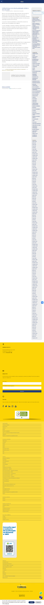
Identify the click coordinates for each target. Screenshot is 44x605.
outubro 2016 (34, 321)
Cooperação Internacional (7, 563)
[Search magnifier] (42, 13)
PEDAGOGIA (34, 112)
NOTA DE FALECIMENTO (36, 109)
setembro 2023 (34, 193)
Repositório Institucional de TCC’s (8, 485)
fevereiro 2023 (34, 204)
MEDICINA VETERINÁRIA (36, 106)
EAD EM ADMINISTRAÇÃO (36, 71)
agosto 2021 (34, 232)
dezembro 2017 (35, 299)
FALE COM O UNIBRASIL (7, 514)
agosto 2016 (34, 324)
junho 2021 (34, 235)
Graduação (4, 459)
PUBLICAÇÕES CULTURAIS (36, 125)
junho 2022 (34, 216)
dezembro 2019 (35, 262)
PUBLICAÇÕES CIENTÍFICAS (36, 123)
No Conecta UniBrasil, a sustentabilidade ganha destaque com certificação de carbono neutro (36, 46)
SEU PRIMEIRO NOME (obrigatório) (8, 385)
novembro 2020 (35, 245)
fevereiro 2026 (34, 150)
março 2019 (34, 276)
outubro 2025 (34, 156)
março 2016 (34, 331)
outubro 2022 (34, 210)
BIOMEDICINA (34, 62)
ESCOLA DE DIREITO (35, 86)
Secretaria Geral (5, 562)
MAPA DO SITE (5, 577)
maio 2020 (34, 255)
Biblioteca (4, 572)
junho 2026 (34, 144)
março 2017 (34, 313)
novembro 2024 (35, 173)
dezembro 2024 (35, 172)
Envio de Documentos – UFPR (8, 475)
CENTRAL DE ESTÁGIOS (36, 63)
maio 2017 (34, 310)
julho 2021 (34, 233)
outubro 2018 (34, 284)
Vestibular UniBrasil (6, 505)
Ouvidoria (4, 517)
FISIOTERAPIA (34, 98)
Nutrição (3, 70)
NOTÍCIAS (7, 69)
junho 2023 (34, 198)
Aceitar (31, 602)
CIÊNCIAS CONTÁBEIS (35, 65)
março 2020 (34, 258)
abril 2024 (34, 182)
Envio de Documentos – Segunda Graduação (10, 470)
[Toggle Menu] (1, 1)
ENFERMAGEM (34, 72)
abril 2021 (34, 238)
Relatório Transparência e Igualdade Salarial (10, 435)
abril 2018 (34, 293)
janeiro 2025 (34, 170)
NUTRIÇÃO (18, 69)
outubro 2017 (34, 302)
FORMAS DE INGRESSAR (7, 503)
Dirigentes (4, 434)
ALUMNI (33, 55)
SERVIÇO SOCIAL (35, 133)
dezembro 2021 (35, 225)
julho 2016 (34, 325)
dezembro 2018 (35, 281)
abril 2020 (34, 256)
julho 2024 (34, 178)
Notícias (4, 498)
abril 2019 (34, 275)
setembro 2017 (34, 304)
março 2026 (34, 149)
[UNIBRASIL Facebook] (4, 406)
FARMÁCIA (34, 97)
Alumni (4, 493)
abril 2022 (34, 219)
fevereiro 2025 (34, 169)
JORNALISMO (34, 101)
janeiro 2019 (34, 279)
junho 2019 (34, 271)
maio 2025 (34, 164)
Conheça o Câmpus (6, 424)
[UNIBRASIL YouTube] (16, 406)
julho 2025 (34, 161)
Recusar (38, 602)
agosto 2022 (34, 213)
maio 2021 (34, 236)
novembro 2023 (35, 190)
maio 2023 (34, 199)
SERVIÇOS (4, 560)
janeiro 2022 (34, 224)
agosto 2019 (34, 268)
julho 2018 (34, 288)
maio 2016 (34, 328)
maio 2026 (34, 146)
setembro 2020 (34, 248)
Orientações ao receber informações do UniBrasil (11, 478)
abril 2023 (34, 201)
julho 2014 (34, 336)
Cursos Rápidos (5, 464)
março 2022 (34, 221)
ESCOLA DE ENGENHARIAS (36, 91)
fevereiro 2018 (34, 296)
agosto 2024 (34, 176)
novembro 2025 (35, 155)
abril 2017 (34, 311)
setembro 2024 (34, 175)
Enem (4, 487)
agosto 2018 (34, 287)
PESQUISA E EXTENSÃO (7, 439)
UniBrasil (11, 70)
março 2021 (34, 239)
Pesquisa (4, 442)
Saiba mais (7, 603)
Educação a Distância (6, 458)
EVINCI (4, 445)
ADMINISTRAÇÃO (35, 53)
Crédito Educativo (6, 511)
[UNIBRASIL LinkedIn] (10, 406)
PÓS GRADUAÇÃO (23, 69)
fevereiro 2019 (34, 278)
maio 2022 (34, 218)
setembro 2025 (34, 158)
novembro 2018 (35, 282)
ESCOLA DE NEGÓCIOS (36, 92)
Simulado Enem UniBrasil (7, 467)
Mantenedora (5, 426)
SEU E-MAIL (5, 381)
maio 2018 (34, 291)
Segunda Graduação (6, 509)
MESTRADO (34, 107)
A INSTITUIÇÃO (5, 423)
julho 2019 (34, 270)
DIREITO (33, 69)
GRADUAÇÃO (34, 100)
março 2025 (34, 167)
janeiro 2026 (34, 152)
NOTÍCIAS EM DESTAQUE (12, 69)
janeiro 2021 (34, 242)
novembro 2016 (35, 319)
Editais (4, 446)
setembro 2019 (34, 267)
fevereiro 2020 (34, 259)
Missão (4, 429)
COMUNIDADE (34, 66)
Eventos (4, 500)
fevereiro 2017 (34, 314)
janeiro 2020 (34, 261)
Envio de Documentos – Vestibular (8, 476)
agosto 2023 (34, 195)
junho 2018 (34, 290)
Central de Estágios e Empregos (8, 565)
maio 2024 (34, 181)
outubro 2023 (34, 192)
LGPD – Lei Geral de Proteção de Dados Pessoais (11, 432)
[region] (22, 416)
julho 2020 (34, 252)
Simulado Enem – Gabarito (7, 468)
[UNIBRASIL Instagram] (13, 406)
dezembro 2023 (35, 189)
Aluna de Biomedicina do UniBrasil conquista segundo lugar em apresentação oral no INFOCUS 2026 (36, 33)
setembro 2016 (34, 322)
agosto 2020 (34, 250)
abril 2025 (34, 166)
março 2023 (34, 202)
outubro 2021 (34, 228)
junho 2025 (34, 163)
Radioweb (4, 568)
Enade (4, 571)
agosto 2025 (34, 159)
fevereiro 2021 (34, 241)
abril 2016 (34, 330)
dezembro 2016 (35, 317)
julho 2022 (34, 215)
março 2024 (34, 184)
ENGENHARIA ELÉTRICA (36, 81)
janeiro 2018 (34, 298)
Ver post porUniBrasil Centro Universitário (18, 76)
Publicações (5, 440)
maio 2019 (34, 273)
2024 (3, 451)
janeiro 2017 (34, 316)
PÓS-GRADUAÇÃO (6, 461)
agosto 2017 (34, 305)
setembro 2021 (34, 230)
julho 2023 (34, 196)
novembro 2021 (35, 227)
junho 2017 (34, 308)
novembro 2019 (35, 264)
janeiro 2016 (34, 334)
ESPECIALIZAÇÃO (35, 95)
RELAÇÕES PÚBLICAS (35, 129)
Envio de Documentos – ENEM (8, 471)
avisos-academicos (6, 479)
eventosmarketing (6, 481)
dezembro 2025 (35, 153)
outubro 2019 (34, 265)
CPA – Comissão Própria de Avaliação (9, 576)
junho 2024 (34, 179)
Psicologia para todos (6, 488)
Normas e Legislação (6, 431)
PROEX (4, 443)
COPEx (33, 120)
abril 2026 (34, 147)
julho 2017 (34, 307)
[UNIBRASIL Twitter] (6, 406)
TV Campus (4, 569)
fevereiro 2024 (34, 186)
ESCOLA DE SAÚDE (35, 94)
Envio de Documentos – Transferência (9, 473)
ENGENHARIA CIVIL (35, 76)
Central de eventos (6, 450)
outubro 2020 (34, 247)
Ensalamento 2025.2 (6, 490)
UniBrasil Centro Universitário (18, 11)
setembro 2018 (34, 285)
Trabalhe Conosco (6, 519)
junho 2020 (34, 253)
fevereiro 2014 (34, 337)
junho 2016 (34, 327)
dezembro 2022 (35, 207)
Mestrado (4, 462)
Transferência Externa (6, 508)
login (10, 88)
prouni (4, 465)
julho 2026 (34, 143)
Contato (4, 516)
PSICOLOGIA (34, 122)
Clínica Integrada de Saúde (7, 566)
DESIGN (33, 68)
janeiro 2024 (34, 187)
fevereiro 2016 (34, 333)
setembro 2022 (34, 212)
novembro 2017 (35, 301)
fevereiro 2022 (34, 222)
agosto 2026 (34, 141)
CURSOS (4, 456)
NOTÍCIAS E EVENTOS (6, 497)
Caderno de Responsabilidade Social (9, 484)
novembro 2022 (35, 209)
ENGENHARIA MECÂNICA (36, 82)
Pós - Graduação (7, 70)
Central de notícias (6, 448)
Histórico (4, 428)
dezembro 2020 (35, 244)
